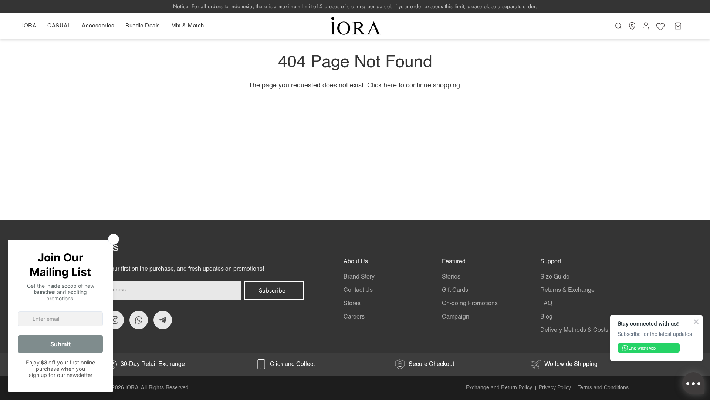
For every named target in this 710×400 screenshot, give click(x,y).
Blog (546, 317)
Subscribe (272, 290)
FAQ (546, 304)
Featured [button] (454, 262)
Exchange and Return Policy (499, 387)
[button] (32, 26)
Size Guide (554, 277)
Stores (352, 304)
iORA (132, 387)
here (390, 85)
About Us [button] (356, 262)
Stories (451, 277)
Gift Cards (455, 290)
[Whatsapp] (138, 320)
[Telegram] (162, 320)
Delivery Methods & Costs (574, 330)
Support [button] (550, 262)
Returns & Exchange (567, 290)
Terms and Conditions (603, 387)
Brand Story (359, 277)
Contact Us (358, 290)
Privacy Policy (555, 387)
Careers (354, 317)
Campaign (455, 317)
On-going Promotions (470, 304)
